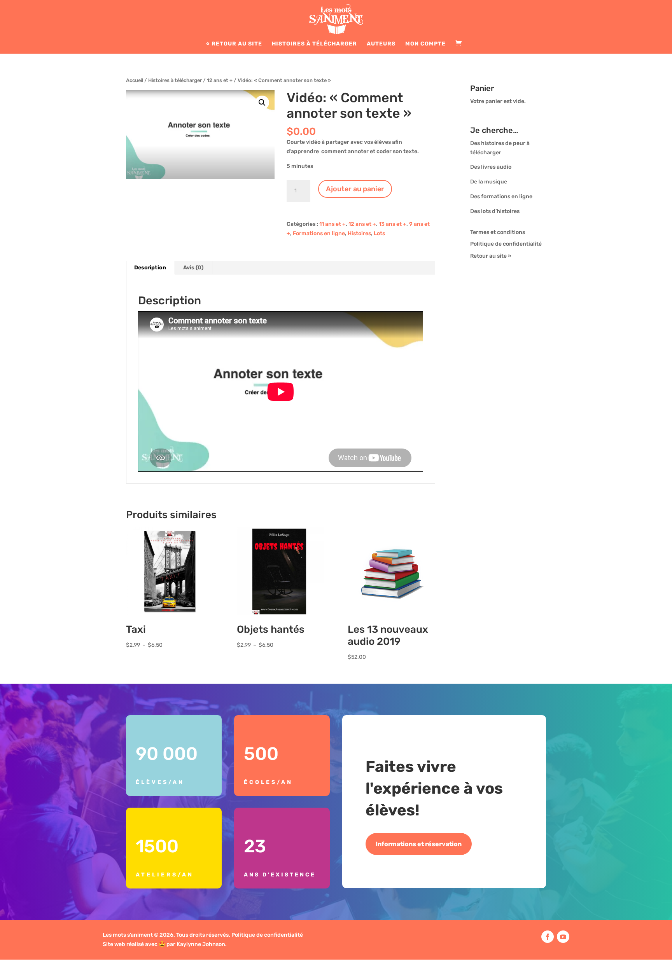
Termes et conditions (497, 232)
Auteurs (381, 44)
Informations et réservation (419, 844)
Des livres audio (490, 167)
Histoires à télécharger (314, 44)
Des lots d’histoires (495, 211)
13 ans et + (392, 224)
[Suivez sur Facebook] (547, 936)
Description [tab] (150, 267)
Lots (379, 233)
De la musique (488, 181)
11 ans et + (332, 224)
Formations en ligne (319, 233)
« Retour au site (234, 44)
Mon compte (425, 44)
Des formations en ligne (501, 196)
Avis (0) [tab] (193, 267)
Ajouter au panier (355, 189)
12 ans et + (220, 80)
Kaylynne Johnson (201, 944)
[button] (262, 103)
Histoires (359, 233)
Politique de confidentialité (506, 244)
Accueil (134, 80)
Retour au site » (490, 256)
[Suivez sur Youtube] (563, 936)
